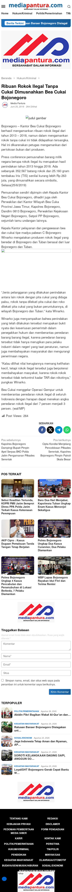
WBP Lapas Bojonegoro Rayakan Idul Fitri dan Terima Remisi (53, 581)
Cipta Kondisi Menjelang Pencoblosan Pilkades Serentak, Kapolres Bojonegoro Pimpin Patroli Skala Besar (55, 449)
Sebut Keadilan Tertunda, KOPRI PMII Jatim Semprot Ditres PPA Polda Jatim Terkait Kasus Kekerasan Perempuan (17, 506)
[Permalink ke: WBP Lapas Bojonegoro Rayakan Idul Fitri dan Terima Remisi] (54, 565)
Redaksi (52, 818)
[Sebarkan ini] (42, 430)
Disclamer (53, 824)
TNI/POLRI (53, 849)
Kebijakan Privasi (19, 824)
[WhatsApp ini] (67, 430)
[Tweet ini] (50, 430)
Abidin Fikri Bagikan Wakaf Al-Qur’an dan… (42, 714)
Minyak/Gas (52, 854)
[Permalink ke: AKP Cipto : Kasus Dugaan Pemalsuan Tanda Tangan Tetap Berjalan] (17, 528)
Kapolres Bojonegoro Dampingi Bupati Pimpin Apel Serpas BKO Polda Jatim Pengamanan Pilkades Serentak (18, 449)
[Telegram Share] (58, 430)
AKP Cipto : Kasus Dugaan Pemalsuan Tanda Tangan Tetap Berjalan (17, 543)
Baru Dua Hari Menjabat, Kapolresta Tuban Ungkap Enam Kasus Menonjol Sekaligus (54, 505)
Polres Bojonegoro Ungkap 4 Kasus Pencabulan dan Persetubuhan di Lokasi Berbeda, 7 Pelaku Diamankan (16, 586)
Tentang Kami (19, 818)
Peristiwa (52, 844)
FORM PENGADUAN (52, 829)
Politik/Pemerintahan (26, 711)
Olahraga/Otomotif (52, 860)
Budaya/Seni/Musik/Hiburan (20, 865)
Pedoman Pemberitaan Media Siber (19, 831)
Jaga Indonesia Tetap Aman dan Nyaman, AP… (40, 743)
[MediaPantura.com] (36, 6)
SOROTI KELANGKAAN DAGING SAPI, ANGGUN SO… (39, 757)
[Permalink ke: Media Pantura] (5, 104)
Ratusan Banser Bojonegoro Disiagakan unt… (40, 728)
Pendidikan (18, 854)
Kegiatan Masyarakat (26, 723)
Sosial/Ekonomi (23, 737)
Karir (18, 838)
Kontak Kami (52, 838)
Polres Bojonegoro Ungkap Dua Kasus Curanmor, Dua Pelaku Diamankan (52, 545)
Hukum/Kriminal (18, 849)
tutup (20, 873)
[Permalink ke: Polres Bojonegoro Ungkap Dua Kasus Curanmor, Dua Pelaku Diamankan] (54, 528)
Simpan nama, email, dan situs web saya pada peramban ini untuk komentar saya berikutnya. (30, 682)
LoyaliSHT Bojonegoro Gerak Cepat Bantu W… (41, 771)
